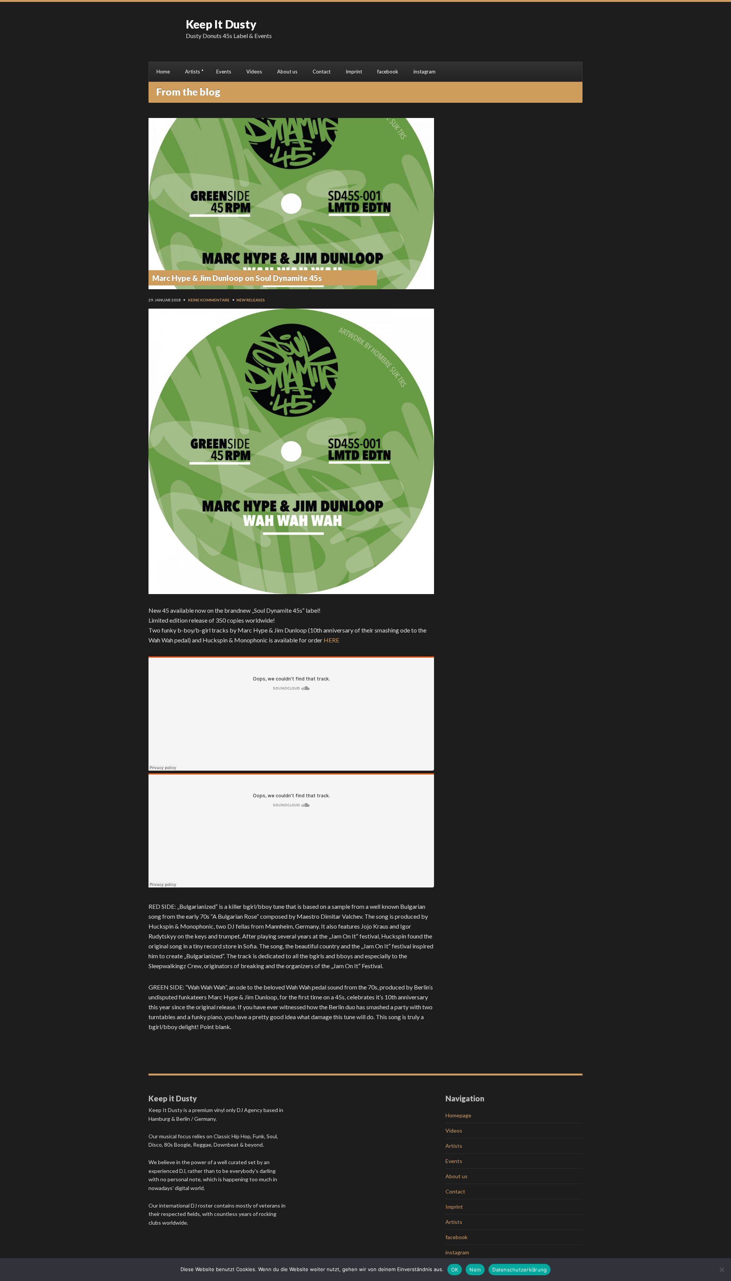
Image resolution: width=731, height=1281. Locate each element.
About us (287, 72)
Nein (475, 1270)
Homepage (458, 1115)
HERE (331, 640)
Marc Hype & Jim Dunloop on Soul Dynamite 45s (237, 277)
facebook (387, 72)
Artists (192, 72)
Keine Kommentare (209, 300)
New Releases (250, 300)
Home (163, 72)
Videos (254, 72)
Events (223, 72)
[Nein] (721, 1269)
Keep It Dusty (221, 24)
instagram (424, 72)
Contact (321, 72)
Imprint (354, 72)
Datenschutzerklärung (519, 1270)
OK (454, 1270)
